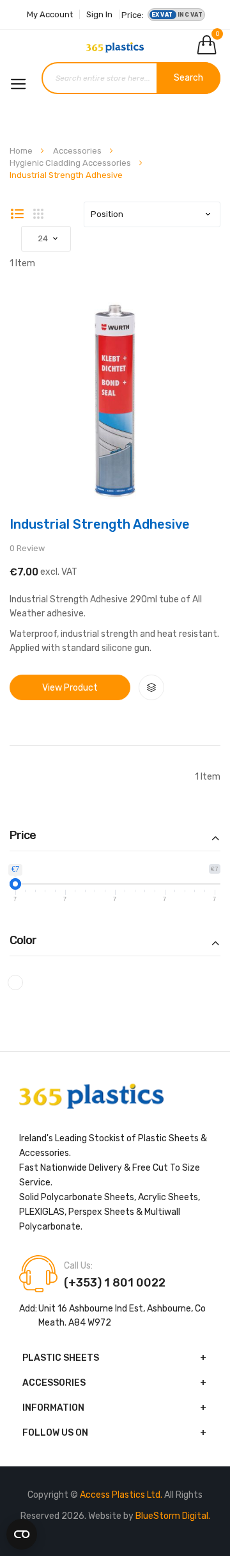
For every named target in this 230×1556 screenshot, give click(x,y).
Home (22, 151)
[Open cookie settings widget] (21, 1531)
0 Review (27, 548)
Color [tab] (23, 940)
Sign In (99, 14)
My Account (50, 14)
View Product (70, 687)
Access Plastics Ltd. (122, 1494)
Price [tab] (23, 836)
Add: (28, 1308)
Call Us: (78, 1266)
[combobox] (131, 78)
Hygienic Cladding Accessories (71, 163)
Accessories (78, 151)
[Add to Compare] (151, 687)
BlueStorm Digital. (172, 1516)
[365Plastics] (115, 47)
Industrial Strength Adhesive (100, 524)
